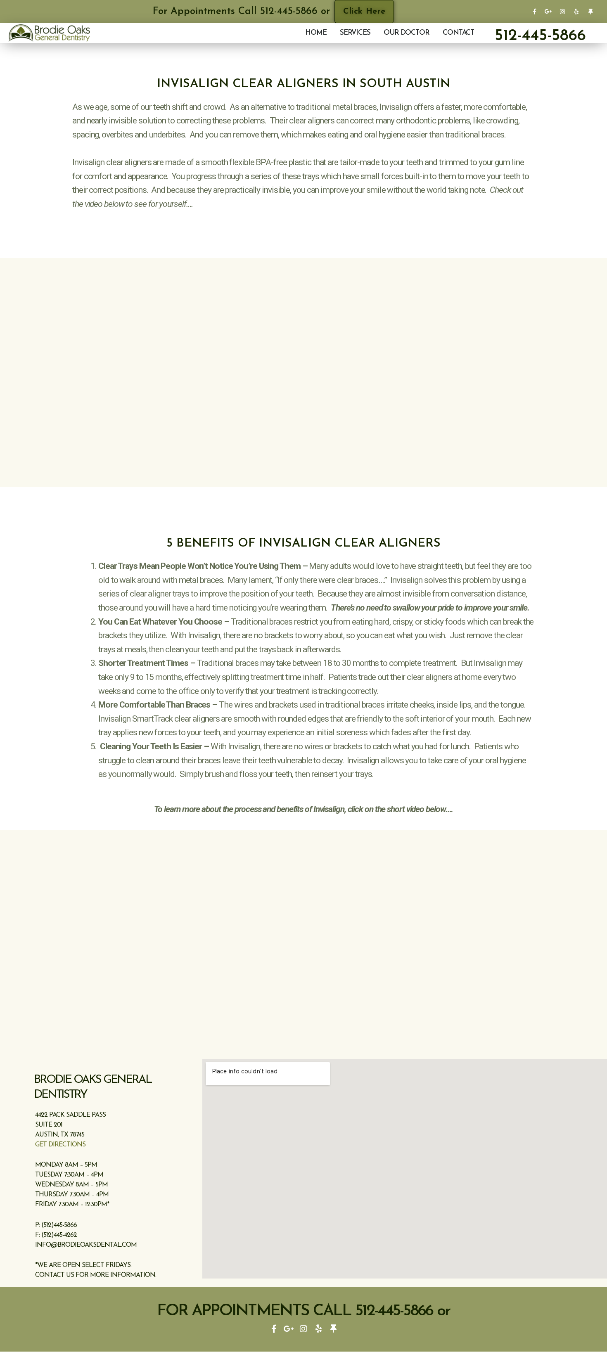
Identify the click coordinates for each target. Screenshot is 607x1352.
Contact (458, 32)
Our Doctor (406, 32)
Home (316, 32)
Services (355, 32)
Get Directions (60, 1144)
